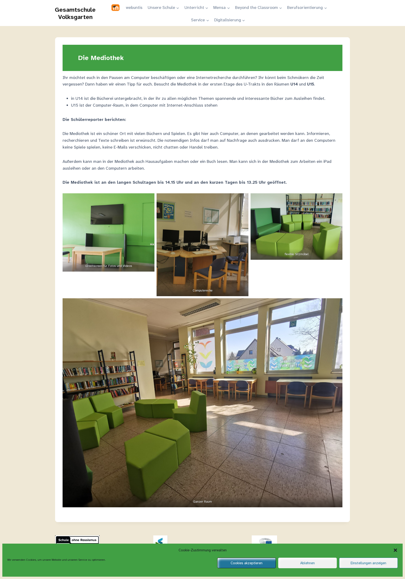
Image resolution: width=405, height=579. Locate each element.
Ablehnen (307, 563)
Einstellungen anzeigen (368, 563)
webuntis (134, 7)
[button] (395, 550)
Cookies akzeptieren (246, 563)
